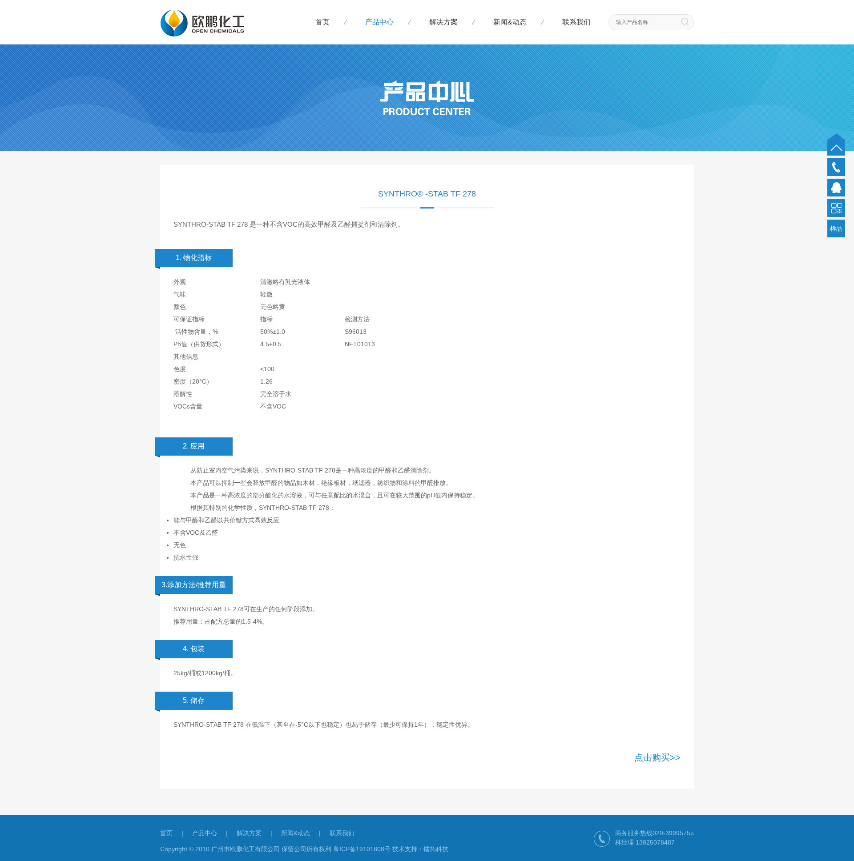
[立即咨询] (836, 187)
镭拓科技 (435, 849)
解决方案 (443, 22)
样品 (836, 228)
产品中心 (379, 22)
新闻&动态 (510, 22)
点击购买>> (657, 757)
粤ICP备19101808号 (362, 849)
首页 (322, 22)
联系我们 (576, 22)
